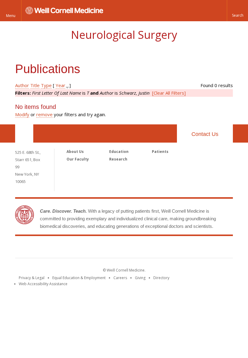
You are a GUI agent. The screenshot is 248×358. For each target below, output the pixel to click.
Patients (160, 151)
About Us (75, 151)
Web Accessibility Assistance (43, 283)
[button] (237, 10)
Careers (120, 277)
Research (118, 159)
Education (119, 151)
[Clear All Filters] (169, 93)
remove (44, 114)
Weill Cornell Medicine (124, 248)
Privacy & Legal (31, 277)
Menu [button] (10, 15)
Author (22, 85)
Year (60, 85)
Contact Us (204, 134)
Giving (140, 277)
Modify (22, 114)
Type (46, 85)
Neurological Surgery (124, 34)
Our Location (24, 133)
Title (35, 85)
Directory (161, 277)
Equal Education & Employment (79, 277)
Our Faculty (78, 159)
